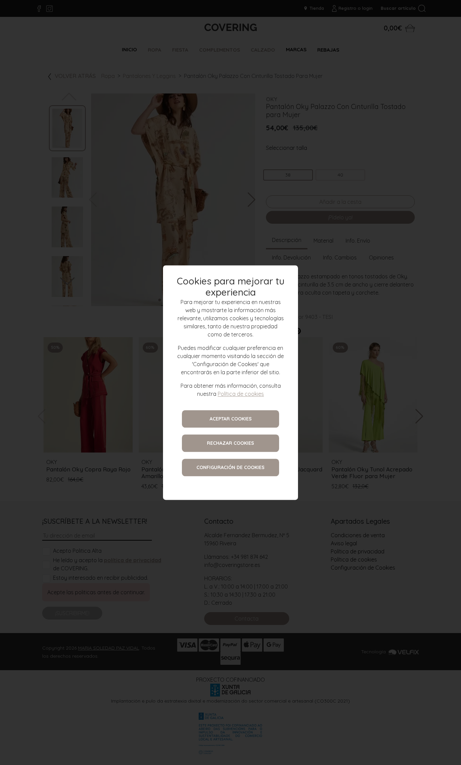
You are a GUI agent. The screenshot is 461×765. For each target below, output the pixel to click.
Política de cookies (241, 393)
